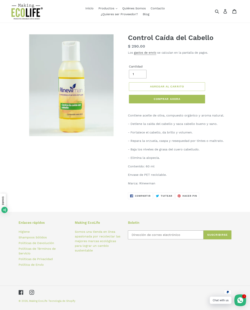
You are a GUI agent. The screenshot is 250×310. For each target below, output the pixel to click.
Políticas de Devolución (36, 243)
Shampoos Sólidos (33, 237)
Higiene (24, 232)
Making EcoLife (38, 300)
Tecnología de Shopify (61, 300)
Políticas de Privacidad (36, 259)
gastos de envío (145, 52)
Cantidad (136, 66)
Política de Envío (31, 264)
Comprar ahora (167, 98)
